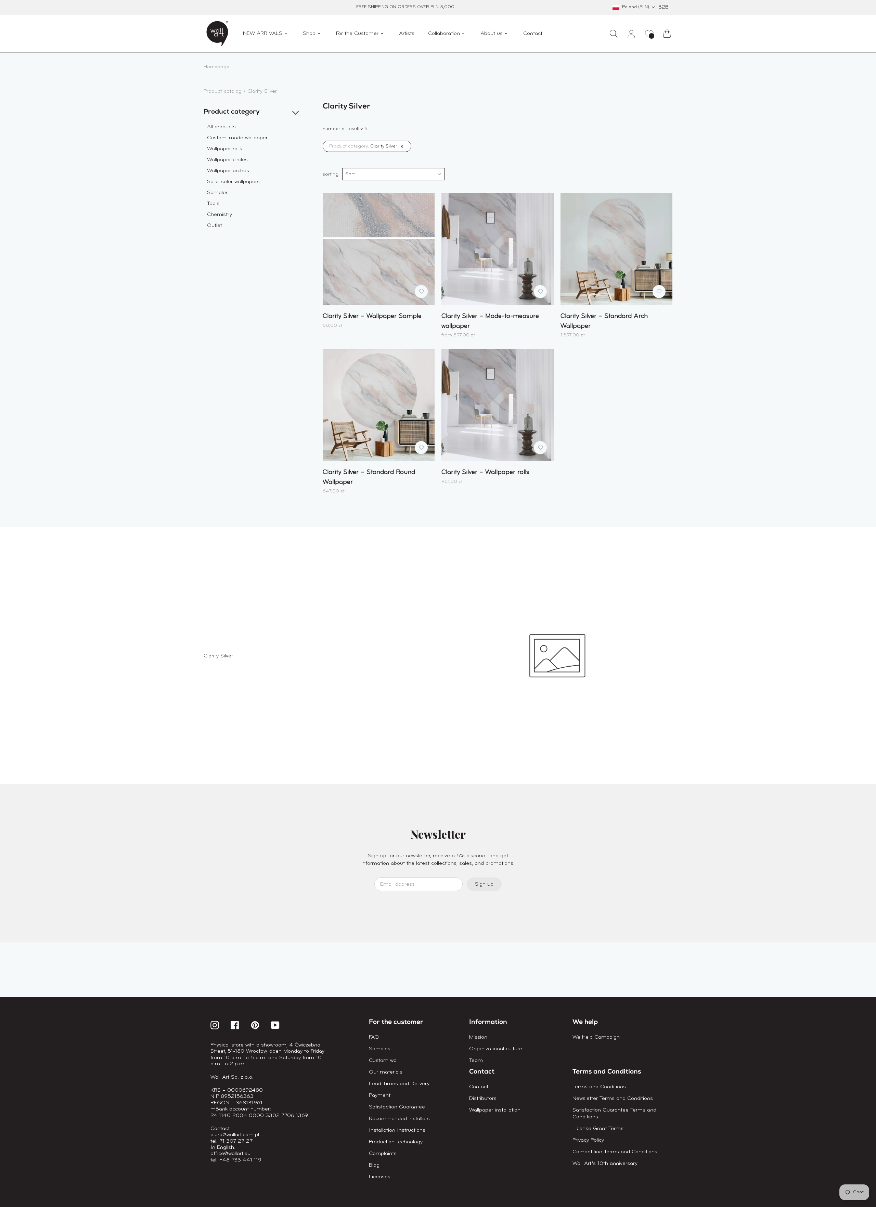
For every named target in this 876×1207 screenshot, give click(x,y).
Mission (478, 1037)
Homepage (216, 66)
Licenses (379, 1177)
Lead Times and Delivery (399, 1084)
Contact (478, 1087)
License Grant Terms (597, 1128)
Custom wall (384, 1060)
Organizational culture (495, 1049)
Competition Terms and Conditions (614, 1152)
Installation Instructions (397, 1130)
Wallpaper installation (494, 1110)
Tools (213, 203)
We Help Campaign (596, 1037)
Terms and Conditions (599, 1087)
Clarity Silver (262, 91)
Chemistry (219, 214)
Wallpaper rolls (224, 149)
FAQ (374, 1037)
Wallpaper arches (228, 171)
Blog (374, 1165)
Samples (218, 192)
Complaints (383, 1153)
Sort (350, 174)
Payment (379, 1095)
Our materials (385, 1072)
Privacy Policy (588, 1140)
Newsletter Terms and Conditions (612, 1098)
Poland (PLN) (635, 7)
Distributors (483, 1098)
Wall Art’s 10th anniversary (604, 1163)
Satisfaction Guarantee (397, 1107)
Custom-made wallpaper (237, 138)
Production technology (396, 1142)
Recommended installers (399, 1118)
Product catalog (223, 91)
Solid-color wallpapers (233, 181)
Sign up (484, 884)
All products (221, 127)
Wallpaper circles (227, 160)
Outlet (214, 225)
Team (476, 1060)
